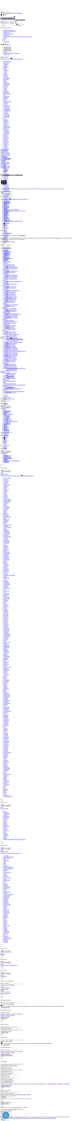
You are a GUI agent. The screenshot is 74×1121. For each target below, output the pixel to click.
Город (2, 1082)
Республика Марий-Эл (12, 347)
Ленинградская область (12, 304)
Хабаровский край (11, 383)
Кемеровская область (11, 294)
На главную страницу (6, 191)
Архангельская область (12, 267)
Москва (5, 250)
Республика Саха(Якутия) (12, 350)
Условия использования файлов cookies (13, 221)
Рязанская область (10, 361)
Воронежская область (11, 278)
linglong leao (6, 35)
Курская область (10, 302)
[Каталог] (15, 22)
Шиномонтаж (4, 150)
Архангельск (6, 253)
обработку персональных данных (22, 1094)
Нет (2, 401)
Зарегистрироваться (5, 993)
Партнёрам (3, 157)
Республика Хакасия (11, 356)
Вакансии (3, 160)
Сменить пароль (4, 1032)
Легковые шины (7, 47)
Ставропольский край (11, 370)
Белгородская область (11, 271)
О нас (2, 153)
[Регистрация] (1, 1059)
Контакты (3, 163)
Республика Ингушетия (12, 338)
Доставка (3, 161)
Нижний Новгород (8, 258)
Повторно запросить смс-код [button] (8, 1015)
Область (3, 1081)
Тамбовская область (11, 373)
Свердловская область (11, 368)
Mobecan (13, 241)
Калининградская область (12, 290)
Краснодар (6, 257)
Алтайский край (10, 264)
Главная (5, 170)
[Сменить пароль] (1, 1022)
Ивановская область (11, 286)
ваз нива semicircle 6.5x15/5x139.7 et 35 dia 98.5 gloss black (17, 36)
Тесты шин (3, 165)
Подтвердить (4, 1018)
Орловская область (11, 322)
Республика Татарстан (11, 352)
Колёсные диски (7, 50)
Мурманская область (11, 311)
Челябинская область (11, 387)
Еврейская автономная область (14, 281)
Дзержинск (6, 254)
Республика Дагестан (11, 337)
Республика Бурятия (11, 335)
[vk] (5, 15)
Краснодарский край (11, 298)
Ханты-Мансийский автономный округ (16, 385)
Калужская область (11, 291)
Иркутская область (11, 288)
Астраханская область (11, 268)
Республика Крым (10, 346)
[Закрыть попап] (4, 394)
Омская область (10, 320)
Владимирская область (12, 275)
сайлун (5, 38)
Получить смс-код (5, 1007)
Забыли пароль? (4, 989)
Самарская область (11, 364)
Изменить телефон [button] (5, 1016)
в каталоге (42, 188)
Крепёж (5, 52)
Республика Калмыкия (12, 341)
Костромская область (11, 297)
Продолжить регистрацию (6, 1055)
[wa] (2, 15)
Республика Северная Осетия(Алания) (15, 351)
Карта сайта (6, 219)
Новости (3, 156)
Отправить (3, 1097)
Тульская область (10, 377)
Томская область (10, 375)
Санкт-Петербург (7, 233)
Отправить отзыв (5, 1103)
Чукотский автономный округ (13, 388)
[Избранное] (4, 45)
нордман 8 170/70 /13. (8, 34)
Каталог (3, 408)
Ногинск (5, 259)
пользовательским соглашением (55, 1083)
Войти (2, 990)
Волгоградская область (12, 276)
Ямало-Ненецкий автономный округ (15, 391)
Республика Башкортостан (12, 334)
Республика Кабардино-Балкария (14, 339)
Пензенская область (11, 325)
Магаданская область (11, 308)
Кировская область (11, 295)
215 (4, 40)
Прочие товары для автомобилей (11, 53)
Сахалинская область (11, 366)
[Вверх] (28, 199)
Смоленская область (11, 369)
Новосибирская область (12, 317)
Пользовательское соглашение (10, 209)
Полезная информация (6, 158)
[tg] (4, 15)
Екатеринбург (6, 255)
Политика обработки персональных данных (14, 210)
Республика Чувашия (11, 359)
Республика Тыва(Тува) (12, 353)
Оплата (2, 162)
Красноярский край (11, 299)
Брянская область (10, 272)
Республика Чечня (10, 357)
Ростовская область (11, 360)
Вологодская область (11, 277)
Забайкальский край (11, 284)
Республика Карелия (11, 343)
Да (4, 401)
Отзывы (3, 166)
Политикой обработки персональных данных (23, 1118)
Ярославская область (11, 392)
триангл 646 (6, 41)
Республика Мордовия (11, 348)
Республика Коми (10, 344)
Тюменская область (11, 378)
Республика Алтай (11, 333)
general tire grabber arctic (9, 30)
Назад (2, 472)
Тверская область (10, 374)
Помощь (5, 216)
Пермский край (10, 326)
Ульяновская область (11, 381)
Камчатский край (10, 293)
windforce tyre (6, 32)
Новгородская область (11, 316)
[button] (8, 17)
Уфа (4, 260)
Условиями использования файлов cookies (45, 1118)
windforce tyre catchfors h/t (9, 31)
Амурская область (10, 266)
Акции (2, 152)
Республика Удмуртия (11, 355)
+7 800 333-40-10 (5, 199)
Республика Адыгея (11, 331)
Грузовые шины (7, 49)
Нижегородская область (12, 315)
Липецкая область (10, 306)
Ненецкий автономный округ (13, 313)
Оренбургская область (11, 321)
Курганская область (11, 300)
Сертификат (6, 54)
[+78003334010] (12, 13)
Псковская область (11, 329)
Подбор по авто (4, 149)
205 (4, 39)
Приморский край (10, 328)
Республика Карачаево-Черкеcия (14, 342)
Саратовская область (11, 365)
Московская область (11, 310)
